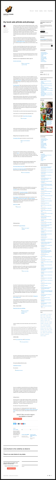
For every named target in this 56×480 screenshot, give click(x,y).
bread (41, 317)
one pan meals (43, 326)
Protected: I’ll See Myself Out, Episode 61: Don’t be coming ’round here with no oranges (46, 185)
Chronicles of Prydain (24, 192)
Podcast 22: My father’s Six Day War (46, 283)
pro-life (51, 329)
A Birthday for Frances (17, 365)
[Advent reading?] (17, 433)
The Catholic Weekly (44, 58)
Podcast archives (43, 159)
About (42, 158)
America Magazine (44, 52)
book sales (4, 31)
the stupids (42, 334)
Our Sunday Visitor (43, 54)
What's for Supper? (43, 61)
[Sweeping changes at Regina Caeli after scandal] (50, 111)
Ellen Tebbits (24, 198)
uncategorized (47, 334)
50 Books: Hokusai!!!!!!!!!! (25, 434)
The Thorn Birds (16, 85)
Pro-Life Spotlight (43, 143)
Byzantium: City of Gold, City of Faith (19, 168)
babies (42, 315)
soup (41, 332)
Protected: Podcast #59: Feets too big (46, 191)
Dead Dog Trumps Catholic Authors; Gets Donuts (33, 435)
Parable (42, 55)
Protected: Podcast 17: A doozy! (45, 297)
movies (50, 323)
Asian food (49, 314)
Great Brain (15, 189)
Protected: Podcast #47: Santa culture (46, 222)
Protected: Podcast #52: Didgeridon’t (46, 208)
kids (48, 320)
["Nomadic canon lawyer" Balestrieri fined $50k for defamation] (43, 130)
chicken (44, 317)
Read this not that (43, 144)
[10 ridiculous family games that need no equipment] (43, 105)
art (47, 314)
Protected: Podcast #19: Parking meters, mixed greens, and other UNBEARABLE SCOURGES (46, 291)
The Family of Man (16, 138)
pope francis (42, 329)
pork (45, 329)
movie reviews (46, 323)
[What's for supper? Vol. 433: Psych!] (43, 123)
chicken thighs (48, 317)
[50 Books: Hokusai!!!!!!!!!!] (25, 431)
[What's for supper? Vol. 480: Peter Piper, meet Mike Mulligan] (43, 117)
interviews (45, 320)
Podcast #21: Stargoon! (44, 285)
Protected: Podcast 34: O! (44, 254)
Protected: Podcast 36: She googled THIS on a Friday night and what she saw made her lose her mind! (46, 251)
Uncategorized (5, 30)
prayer (48, 329)
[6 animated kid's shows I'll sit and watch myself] (50, 117)
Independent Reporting (44, 53)
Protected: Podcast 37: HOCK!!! (45, 248)
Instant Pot (42, 320)
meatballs (42, 323)
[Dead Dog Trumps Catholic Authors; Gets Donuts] (34, 431)
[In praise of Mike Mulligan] (50, 130)
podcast (42, 142)
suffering (44, 332)
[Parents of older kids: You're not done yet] (43, 111)
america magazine (43, 314)
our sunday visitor (48, 326)
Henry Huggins (16, 197)
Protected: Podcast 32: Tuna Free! (46, 259)
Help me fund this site (43, 39)
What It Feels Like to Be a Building (19, 308)
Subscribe (43, 31)
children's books (5, 32)
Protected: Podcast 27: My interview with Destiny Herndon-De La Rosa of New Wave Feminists (47, 269)
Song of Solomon (22, 225)
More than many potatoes (45, 87)
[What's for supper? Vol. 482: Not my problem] (50, 105)
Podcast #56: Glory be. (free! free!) (46, 198)
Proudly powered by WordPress (13, 475)
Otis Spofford (19, 198)
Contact (42, 160)
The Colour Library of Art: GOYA (18, 166)
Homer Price (15, 204)
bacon (44, 315)
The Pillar (42, 59)
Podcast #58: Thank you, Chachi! (45, 193)
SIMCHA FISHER (8, 14)
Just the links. (43, 154)
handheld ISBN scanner (20, 41)
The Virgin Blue (18, 80)
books (7, 31)
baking (47, 315)
